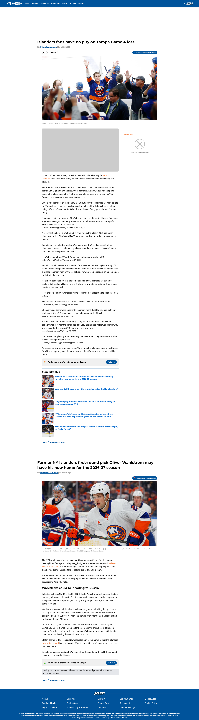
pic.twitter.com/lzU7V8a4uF (61, 224)
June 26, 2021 (81, 227)
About (45, 699)
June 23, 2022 (75, 260)
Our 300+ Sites (126, 699)
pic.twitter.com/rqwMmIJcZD (90, 257)
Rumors (35, 3)
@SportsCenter (69, 257)
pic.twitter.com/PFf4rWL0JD (98, 301)
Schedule (45, 3)
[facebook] (179, 3)
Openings (71, 699)
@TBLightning (71, 328)
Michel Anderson (48, 47)
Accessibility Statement (78, 707)
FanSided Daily (49, 703)
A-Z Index (102, 707)
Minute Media (30, 713)
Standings (55, 3)
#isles (55, 313)
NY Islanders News (57, 442)
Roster (64, 3)
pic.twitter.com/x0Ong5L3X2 (89, 313)
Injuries (73, 3)
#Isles (45, 224)
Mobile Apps (150, 699)
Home (44, 442)
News (27, 3)
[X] (185, 3)
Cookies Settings (127, 707)
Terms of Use (126, 703)
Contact (101, 699)
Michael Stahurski (49, 473)
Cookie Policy (151, 703)
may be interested (50, 643)
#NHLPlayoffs (107, 221)
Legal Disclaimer (49, 707)
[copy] (56, 52)
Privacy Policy (104, 703)
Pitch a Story (72, 703)
